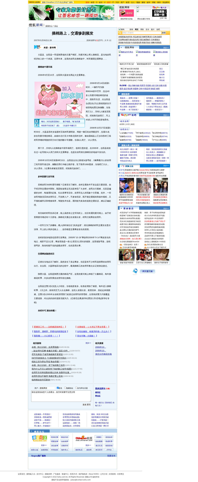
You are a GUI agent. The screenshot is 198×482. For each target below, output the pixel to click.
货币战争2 (160, 173)
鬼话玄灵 (99, 446)
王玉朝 (162, 72)
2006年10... (100, 347)
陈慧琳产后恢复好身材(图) (130, 216)
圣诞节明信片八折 (126, 203)
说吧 (158, 29)
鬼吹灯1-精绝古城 (132, 173)
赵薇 (161, 85)
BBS (159, 2)
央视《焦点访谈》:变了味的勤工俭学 (48, 365)
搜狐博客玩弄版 (126, 19)
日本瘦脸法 (155, 40)
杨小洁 (162, 77)
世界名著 (142, 173)
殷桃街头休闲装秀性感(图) (130, 218)
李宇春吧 (139, 133)
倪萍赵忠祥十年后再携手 (154, 218)
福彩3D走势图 (160, 176)
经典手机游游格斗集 (147, 176)
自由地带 (64, 441)
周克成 (162, 80)
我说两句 (165, 2)
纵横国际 (44, 450)
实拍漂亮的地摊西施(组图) (155, 227)
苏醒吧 (122, 136)
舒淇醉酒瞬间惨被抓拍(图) (155, 224)
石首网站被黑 (123, 40)
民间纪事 (54, 437)
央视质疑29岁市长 (125, 37)
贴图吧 (122, 140)
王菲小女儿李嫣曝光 (144, 263)
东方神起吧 (157, 136)
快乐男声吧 (157, 133)
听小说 (121, 173)
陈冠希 (130, 89)
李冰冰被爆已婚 (143, 195)
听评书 (121, 170)
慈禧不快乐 (146, 42)
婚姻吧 (138, 140)
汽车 (117, 2)
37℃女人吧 (157, 140)
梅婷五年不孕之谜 (127, 64)
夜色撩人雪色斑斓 (161, 64)
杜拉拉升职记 (144, 170)
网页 (136, 29)
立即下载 (163, 18)
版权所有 (95, 477)
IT (113, 2)
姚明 (158, 89)
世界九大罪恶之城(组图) (154, 230)
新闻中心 (49, 26)
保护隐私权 (83, 474)
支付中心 (40, 474)
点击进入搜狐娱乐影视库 (154, 239)
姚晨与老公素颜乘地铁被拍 (130, 224)
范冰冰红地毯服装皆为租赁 (130, 221)
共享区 (121, 176)
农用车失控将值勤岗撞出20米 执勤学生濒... (51, 372)
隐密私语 (79, 450)
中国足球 (146, 89)
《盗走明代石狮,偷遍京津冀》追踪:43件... (50, 351)
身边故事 (54, 446)
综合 (56, 26)
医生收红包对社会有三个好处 (131, 80)
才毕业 (109, 450)
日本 (157, 85)
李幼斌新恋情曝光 (160, 197)
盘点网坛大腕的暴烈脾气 (129, 230)
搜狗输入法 (30, 474)
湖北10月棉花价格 (103, 354)
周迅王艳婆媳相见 (143, 200)
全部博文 (120, 474)
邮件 (148, 2)
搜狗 (71, 2)
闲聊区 (99, 437)
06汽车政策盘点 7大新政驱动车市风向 (49, 358)
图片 (153, 29)
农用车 (122, 124)
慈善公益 (34, 450)
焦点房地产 (64, 2)
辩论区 (97, 396)
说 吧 (134, 115)
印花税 (148, 85)
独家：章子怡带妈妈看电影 (155, 213)
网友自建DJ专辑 (143, 19)
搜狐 (44, 2)
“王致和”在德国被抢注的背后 (131, 77)
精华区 (97, 392)
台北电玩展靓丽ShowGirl (129, 242)
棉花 (133, 124)
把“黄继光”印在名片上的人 (130, 72)
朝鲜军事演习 (147, 37)
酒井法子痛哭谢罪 (161, 263)
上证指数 (123, 133)
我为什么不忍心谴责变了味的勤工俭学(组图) (52, 369)
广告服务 (56, 474)
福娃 (138, 85)
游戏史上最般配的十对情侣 (155, 242)
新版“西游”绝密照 (126, 263)
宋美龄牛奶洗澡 (124, 42)
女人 (133, 2)
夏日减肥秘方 (145, 40)
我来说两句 (91, 40)
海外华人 (64, 450)
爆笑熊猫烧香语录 (144, 64)
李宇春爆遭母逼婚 (126, 200)
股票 (121, 89)
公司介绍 (103, 474)
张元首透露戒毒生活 (155, 245)
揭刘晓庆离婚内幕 (143, 197)
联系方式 (73, 474)
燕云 (161, 69)
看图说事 (54, 441)
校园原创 (109, 446)
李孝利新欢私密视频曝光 (154, 233)
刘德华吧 (139, 136)
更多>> (88, 343)
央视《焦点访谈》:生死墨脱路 (45, 347)
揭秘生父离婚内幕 (160, 195)
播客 (143, 2)
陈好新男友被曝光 (160, 203)
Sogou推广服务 (38, 456)
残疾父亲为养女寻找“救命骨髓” (46, 361)
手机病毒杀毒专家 (132, 176)
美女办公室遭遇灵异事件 (129, 233)
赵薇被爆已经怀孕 (126, 197)
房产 (122, 2)
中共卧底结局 (136, 42)
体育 (92, 2)
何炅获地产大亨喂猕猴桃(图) (131, 213)
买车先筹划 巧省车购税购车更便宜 (47, 354)
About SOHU (94, 474)
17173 (57, 2)
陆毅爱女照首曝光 (160, 200)
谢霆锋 (135, 89)
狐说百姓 (64, 437)
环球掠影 (54, 450)
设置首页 (21, 474)
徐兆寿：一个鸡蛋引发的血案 (131, 75)
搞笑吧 (89, 450)
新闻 (131, 29)
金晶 (125, 89)
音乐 (147, 29)
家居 (127, 2)
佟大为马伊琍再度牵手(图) (155, 216)
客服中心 (65, 474)
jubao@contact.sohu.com (81, 480)
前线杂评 (109, 437)
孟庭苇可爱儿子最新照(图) (155, 236)
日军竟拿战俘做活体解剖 (129, 227)
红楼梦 (162, 170)
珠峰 (134, 85)
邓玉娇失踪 (137, 37)
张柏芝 (153, 89)
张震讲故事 (154, 170)
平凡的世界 (151, 173)
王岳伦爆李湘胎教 (129, 247)
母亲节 (142, 85)
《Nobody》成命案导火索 (130, 236)
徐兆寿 (162, 75)
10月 (128, 124)
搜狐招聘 (48, 474)
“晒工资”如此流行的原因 (129, 69)
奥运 (130, 85)
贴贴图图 (99, 441)
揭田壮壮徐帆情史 (126, 195)
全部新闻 (112, 474)
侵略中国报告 (156, 42)
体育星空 (99, 450)
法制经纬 (64, 446)
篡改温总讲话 (134, 40)
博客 (154, 2)
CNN (141, 89)
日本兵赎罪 (157, 37)
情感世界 (109, 441)
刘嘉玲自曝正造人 (143, 203)
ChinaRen (50, 2)
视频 (138, 2)
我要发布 (111, 456)
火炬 (153, 85)
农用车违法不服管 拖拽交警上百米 (47, 376)
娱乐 (100, 2)
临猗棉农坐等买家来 (41, 380)
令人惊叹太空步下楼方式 (156, 247)
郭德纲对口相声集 (132, 170)
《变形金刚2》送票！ (130, 245)
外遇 (165, 85)
